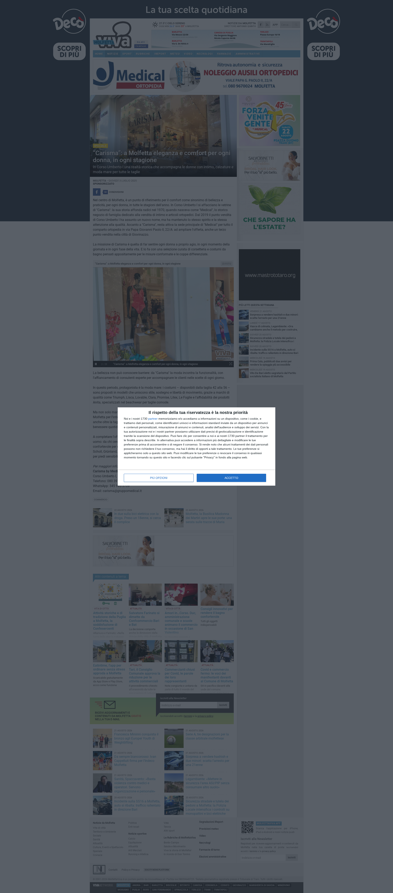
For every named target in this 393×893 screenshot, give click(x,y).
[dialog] (196, 446)
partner (153, 418)
